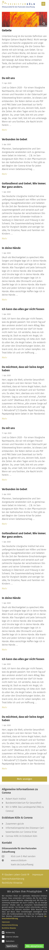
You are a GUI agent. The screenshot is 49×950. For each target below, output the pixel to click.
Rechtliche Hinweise (9, 928)
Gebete (7, 30)
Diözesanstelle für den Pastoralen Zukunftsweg (19, 850)
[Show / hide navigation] (43, 4)
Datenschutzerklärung (10, 925)
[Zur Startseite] (18, 4)
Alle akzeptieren (34, 946)
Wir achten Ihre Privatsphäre (24, 891)
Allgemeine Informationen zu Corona (20, 791)
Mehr (4, 130)
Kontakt (7, 842)
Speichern (11, 946)
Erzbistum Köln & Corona (17, 817)
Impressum (6, 922)
